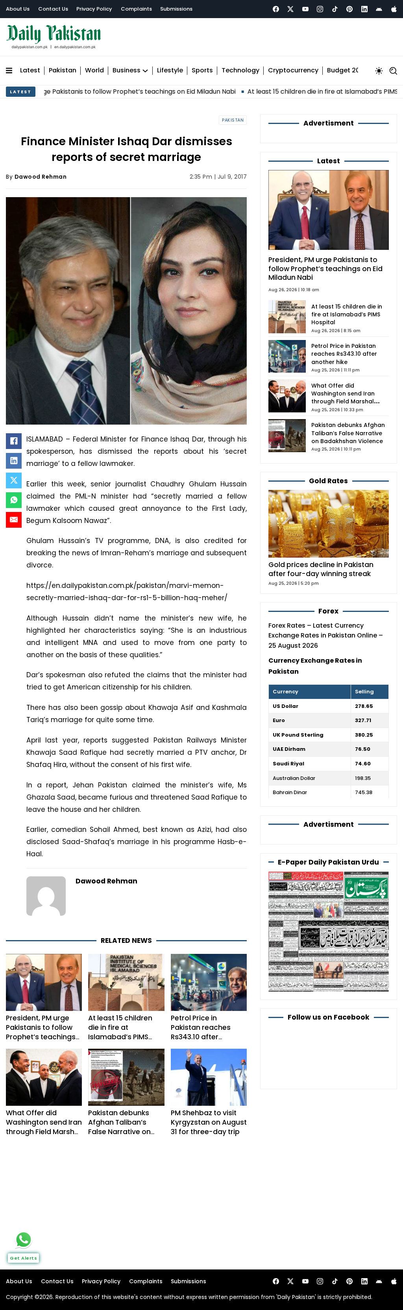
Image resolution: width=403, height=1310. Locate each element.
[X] (14, 480)
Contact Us (53, 9)
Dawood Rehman (41, 177)
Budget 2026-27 (353, 71)
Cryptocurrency (293, 71)
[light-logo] (55, 37)
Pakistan (62, 71)
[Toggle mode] (379, 71)
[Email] (14, 520)
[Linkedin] (364, 9)
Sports (202, 71)
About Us (18, 9)
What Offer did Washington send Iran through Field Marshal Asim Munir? (44, 1127)
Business (126, 71)
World (94, 71)
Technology (240, 71)
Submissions (176, 9)
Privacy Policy (94, 9)
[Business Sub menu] (145, 71)
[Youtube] (305, 9)
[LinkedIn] (14, 461)
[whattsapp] (23, 1239)
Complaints (136, 9)
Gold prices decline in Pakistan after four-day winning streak (320, 569)
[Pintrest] (349, 9)
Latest (30, 71)
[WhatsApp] (14, 500)
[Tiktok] (335, 9)
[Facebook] (276, 9)
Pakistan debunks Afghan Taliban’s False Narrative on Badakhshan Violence (125, 1127)
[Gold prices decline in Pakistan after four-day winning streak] (328, 523)
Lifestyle (170, 71)
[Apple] (394, 9)
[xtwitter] (290, 9)
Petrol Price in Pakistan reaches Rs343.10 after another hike (201, 1032)
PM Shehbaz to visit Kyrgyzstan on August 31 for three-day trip (209, 1122)
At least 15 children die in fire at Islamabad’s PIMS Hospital (298, 91)
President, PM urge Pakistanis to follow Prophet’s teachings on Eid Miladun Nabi (41, 1032)
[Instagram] (320, 9)
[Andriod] (379, 9)
